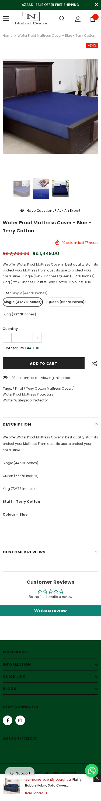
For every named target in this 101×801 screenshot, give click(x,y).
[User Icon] (78, 19)
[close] (96, 5)
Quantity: (11, 328)
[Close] (97, 778)
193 (13, 377)
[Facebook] (7, 720)
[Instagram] (20, 720)
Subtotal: (10, 348)
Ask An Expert (69, 210)
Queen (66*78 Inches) (66, 302)
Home (7, 35)
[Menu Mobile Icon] (6, 19)
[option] (50, 106)
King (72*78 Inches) (20, 314)
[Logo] (30, 19)
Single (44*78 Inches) (23, 302)
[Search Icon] (62, 18)
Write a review (50, 611)
